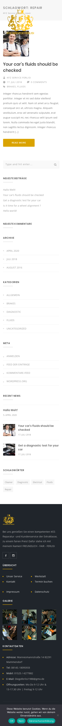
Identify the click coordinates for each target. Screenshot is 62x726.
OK (11, 721)
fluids (50, 482)
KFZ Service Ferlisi (19, 77)
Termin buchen (44, 581)
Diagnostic (14, 311)
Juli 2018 (12, 259)
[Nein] (57, 715)
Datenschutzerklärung (41, 721)
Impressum (12, 591)
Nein (21, 721)
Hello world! (10, 210)
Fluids (21, 86)
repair (8, 489)
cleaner (9, 482)
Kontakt (10, 581)
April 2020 (13, 250)
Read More (19, 142)
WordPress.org (17, 381)
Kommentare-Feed (18, 372)
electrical (37, 482)
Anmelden (13, 356)
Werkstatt (40, 576)
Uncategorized (16, 328)
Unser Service (14, 576)
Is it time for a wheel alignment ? (22, 205)
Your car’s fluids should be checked (23, 195)
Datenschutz (42, 591)
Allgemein (13, 295)
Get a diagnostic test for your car (22, 200)
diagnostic (22, 482)
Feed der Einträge (18, 364)
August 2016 (14, 267)
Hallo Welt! (9, 189)
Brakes (11, 86)
